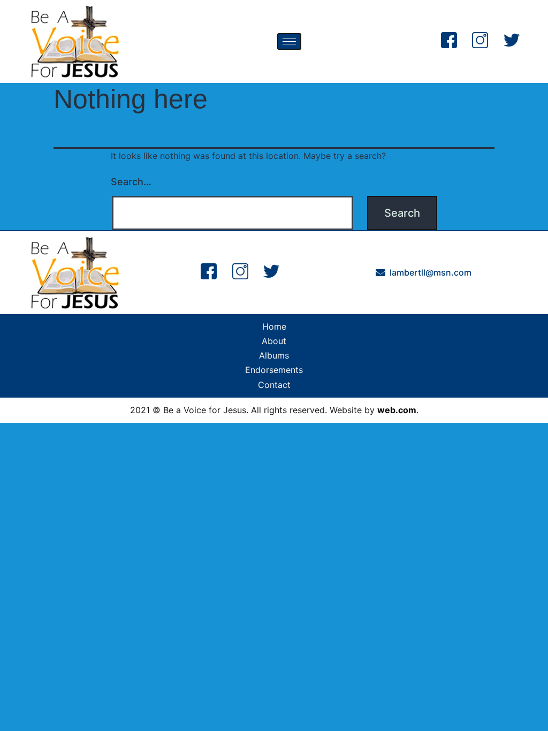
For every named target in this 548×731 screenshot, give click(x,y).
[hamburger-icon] (289, 41)
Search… (131, 181)
